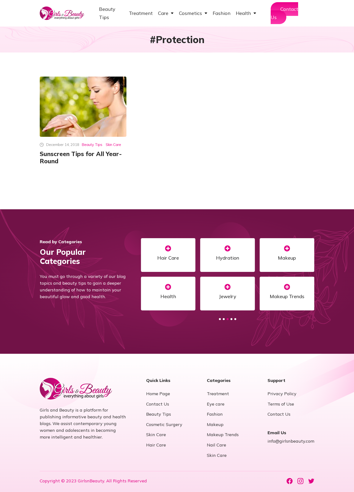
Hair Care (168, 258)
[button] (220, 319)
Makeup (287, 258)
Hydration (227, 258)
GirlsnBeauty (91, 481)
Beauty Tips (92, 144)
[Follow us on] (290, 481)
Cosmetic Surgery (164, 424)
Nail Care (216, 445)
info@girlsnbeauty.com (291, 441)
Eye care (215, 404)
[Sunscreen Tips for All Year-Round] (83, 107)
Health (168, 296)
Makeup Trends (287, 296)
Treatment (218, 393)
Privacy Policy (282, 393)
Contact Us (284, 13)
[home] (62, 13)
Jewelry (227, 296)
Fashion (215, 414)
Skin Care (113, 144)
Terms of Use (281, 404)
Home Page (158, 393)
